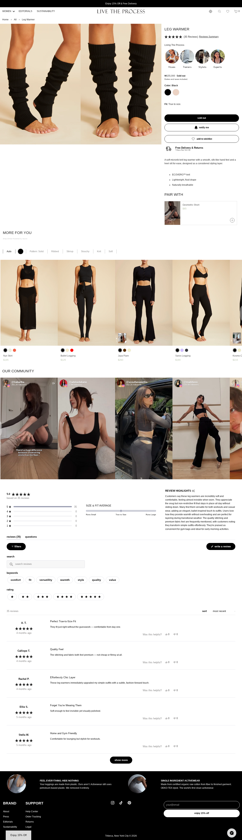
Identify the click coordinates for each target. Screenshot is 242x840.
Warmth (65, 579)
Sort (205, 611)
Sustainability (10, 827)
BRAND (9, 803)
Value (112, 579)
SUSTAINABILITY (46, 11)
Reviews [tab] (14, 537)
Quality (96, 579)
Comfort (16, 579)
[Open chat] (231, 833)
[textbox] (46, 564)
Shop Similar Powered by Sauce (15, 239)
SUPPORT (34, 803)
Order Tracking (33, 816)
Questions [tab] (31, 537)
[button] (228, 11)
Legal (28, 827)
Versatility (45, 579)
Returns (30, 821)
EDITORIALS (25, 11)
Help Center (32, 811)
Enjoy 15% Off (201, 813)
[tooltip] (193, 491)
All (15, 19)
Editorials (8, 821)
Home (5, 19)
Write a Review (223, 547)
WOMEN (6, 11)
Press (6, 816)
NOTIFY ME (204, 127)
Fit (30, 579)
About (6, 811)
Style (81, 579)
